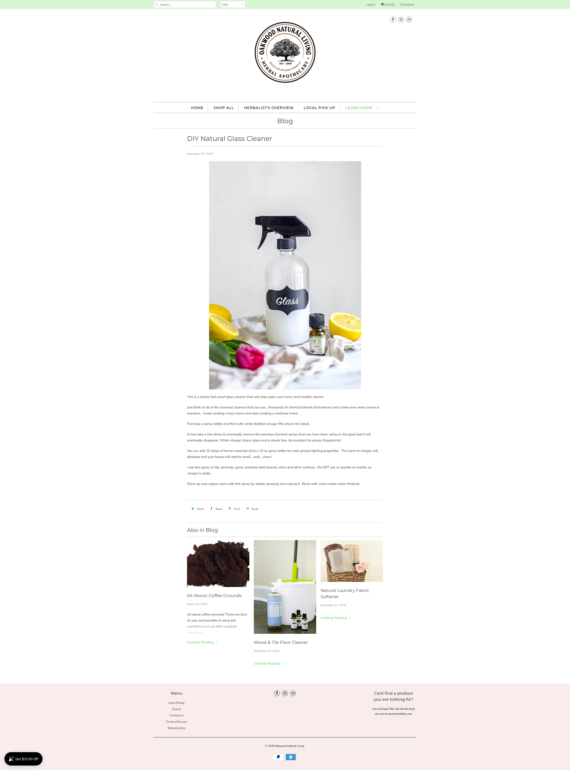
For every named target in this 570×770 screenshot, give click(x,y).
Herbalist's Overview (269, 108)
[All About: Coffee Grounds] (218, 563)
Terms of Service (176, 722)
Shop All (224, 108)
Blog (285, 121)
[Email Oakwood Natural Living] (409, 19)
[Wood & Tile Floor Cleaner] (285, 587)
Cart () (389, 4)
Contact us (176, 715)
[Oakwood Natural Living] (285, 54)
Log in (370, 4)
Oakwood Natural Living (289, 746)
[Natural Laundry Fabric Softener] (352, 561)
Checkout (407, 4)
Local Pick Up (319, 108)
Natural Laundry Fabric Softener (345, 593)
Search (176, 709)
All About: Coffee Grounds (214, 595)
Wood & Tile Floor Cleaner (281, 642)
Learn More (360, 108)
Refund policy (176, 728)
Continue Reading (200, 642)
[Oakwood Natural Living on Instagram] (401, 19)
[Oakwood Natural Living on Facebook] (393, 19)
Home (197, 108)
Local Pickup (176, 703)
